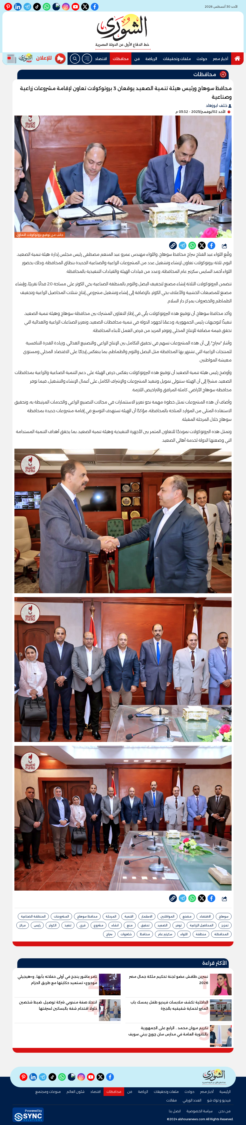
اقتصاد (101, 59)
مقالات (171, 1100)
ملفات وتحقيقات (177, 59)
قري (83, 925)
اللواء (184, 934)
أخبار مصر (220, 59)
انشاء (115, 925)
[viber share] (182, 245)
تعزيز (224, 925)
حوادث (202, 59)
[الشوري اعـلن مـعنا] (51, 58)
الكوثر (52, 925)
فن (137, 59)
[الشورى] (123, 32)
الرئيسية (225, 1091)
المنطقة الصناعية (33, 916)
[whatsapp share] (192, 245)
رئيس (37, 925)
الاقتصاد (205, 916)
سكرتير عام (165, 934)
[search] (75, 59)
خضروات (126, 934)
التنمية (128, 916)
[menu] (87, 59)
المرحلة (111, 916)
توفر (179, 925)
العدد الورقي (192, 1100)
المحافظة (221, 934)
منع (130, 925)
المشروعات (61, 916)
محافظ (145, 934)
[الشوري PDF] (18, 58)
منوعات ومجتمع (48, 1091)
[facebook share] (211, 245)
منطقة (201, 934)
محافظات (121, 59)
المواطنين (167, 916)
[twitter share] (202, 245)
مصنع (187, 916)
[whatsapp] (173, 245)
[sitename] (214, 1077)
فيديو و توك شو (219, 1100)
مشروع (98, 925)
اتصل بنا (175, 1111)
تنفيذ (68, 925)
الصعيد (162, 925)
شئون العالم (76, 1091)
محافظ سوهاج (87, 916)
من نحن (224, 1111)
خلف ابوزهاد (217, 105)
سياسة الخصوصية (199, 1111)
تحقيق (145, 925)
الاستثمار (146, 916)
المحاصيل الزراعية (201, 925)
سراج (109, 934)
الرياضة (151, 59)
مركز (22, 925)
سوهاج (223, 916)
